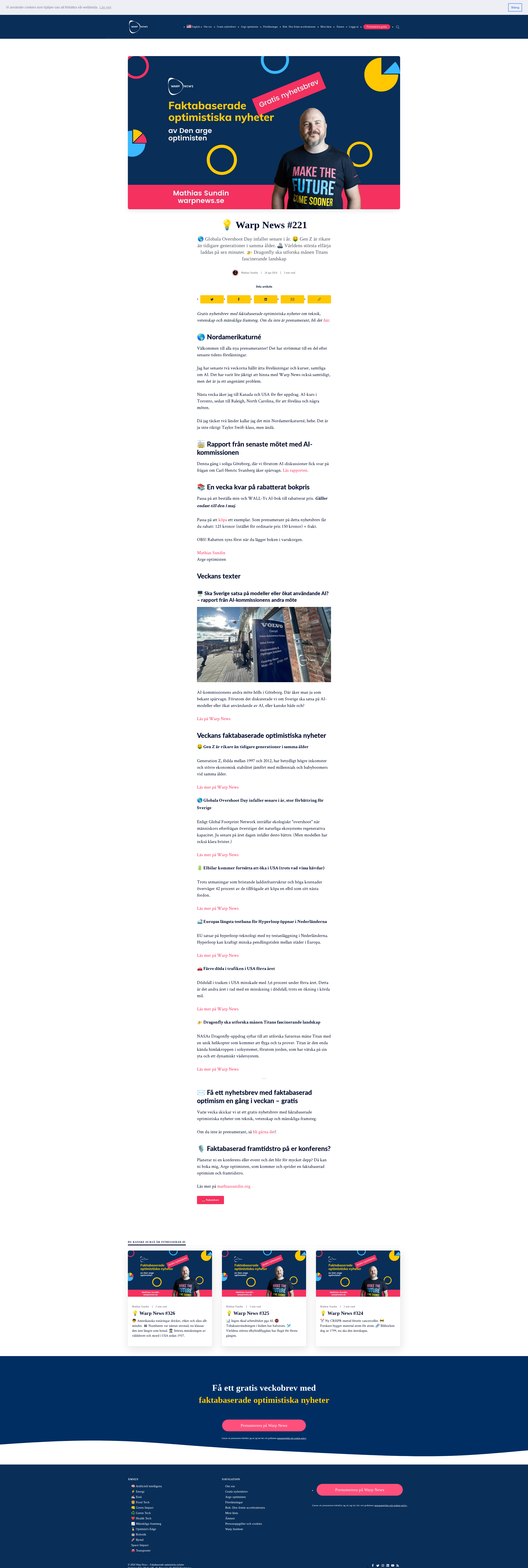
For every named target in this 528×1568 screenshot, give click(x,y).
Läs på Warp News (214, 718)
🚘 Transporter (141, 1550)
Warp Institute (234, 1529)
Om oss (208, 26)
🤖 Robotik (138, 1534)
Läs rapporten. (296, 470)
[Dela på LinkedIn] (265, 299)
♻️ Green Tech (141, 1513)
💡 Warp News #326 (153, 1313)
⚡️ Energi (137, 1491)
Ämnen (340, 26)
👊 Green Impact (142, 1507)
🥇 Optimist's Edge (143, 1529)
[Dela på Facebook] (239, 299)
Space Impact (139, 1545)
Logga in (353, 26)
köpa (222, 519)
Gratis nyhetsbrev (226, 26)
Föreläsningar (270, 26)
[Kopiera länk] (319, 299)
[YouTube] (392, 1565)
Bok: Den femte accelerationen (299, 26)
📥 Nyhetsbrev (210, 1200)
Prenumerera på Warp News (264, 1425)
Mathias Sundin (249, 272)
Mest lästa (326, 26)
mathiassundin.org (233, 1186)
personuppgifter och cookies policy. (291, 1438)
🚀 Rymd (137, 1539)
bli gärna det (264, 1131)
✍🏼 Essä (136, 1497)
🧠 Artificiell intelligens (146, 1486)
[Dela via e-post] (292, 299)
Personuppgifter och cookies (243, 1523)
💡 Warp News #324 (341, 1313)
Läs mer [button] (105, 7)
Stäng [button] (515, 7)
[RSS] (397, 1565)
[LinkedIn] (387, 1565)
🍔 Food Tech (140, 1502)
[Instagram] (382, 1565)
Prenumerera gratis (377, 26)
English (193, 26)
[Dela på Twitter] (212, 299)
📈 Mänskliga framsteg (146, 1523)
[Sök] (397, 26)
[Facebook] (372, 1565)
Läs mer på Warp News (218, 787)
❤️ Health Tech (141, 1518)
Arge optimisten (249, 26)
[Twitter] (377, 1565)
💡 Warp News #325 (247, 1313)
